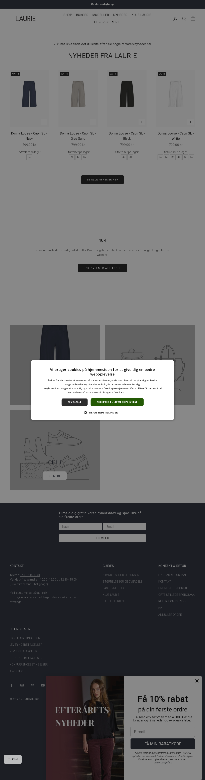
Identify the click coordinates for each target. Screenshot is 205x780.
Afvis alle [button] (75, 402)
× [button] (169, 364)
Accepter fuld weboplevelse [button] (117, 402)
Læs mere (131, 392)
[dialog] (102, 390)
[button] (102, 412)
